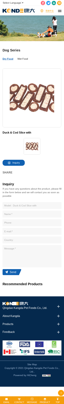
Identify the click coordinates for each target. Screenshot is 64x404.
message (32, 402)
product (45, 402)
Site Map (32, 364)
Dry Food (8, 58)
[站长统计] (46, 375)
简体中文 (50, 11)
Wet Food (22, 58)
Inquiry (16, 162)
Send (13, 272)
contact (19, 402)
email (6, 402)
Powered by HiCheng (24, 375)
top (58, 402)
